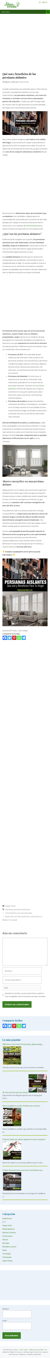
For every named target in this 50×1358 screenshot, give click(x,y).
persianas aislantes (22, 909)
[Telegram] (24, 638)
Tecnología (6, 1254)
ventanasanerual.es (34, 225)
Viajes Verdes (7, 1261)
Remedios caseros (9, 1246)
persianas (9, 909)
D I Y (4, 1222)
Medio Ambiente (8, 1229)
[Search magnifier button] (48, 12)
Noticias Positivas (9, 1232)
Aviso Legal (23, 1350)
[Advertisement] (25, 44)
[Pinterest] (14, 638)
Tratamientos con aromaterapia (18, 913)
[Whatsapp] (19, 638)
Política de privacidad (36, 1350)
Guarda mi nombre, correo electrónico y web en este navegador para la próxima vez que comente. (25, 995)
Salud (4, 1250)
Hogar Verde (10, 906)
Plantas (5, 1239)
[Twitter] (9, 638)
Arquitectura (7, 1218)
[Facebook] (5, 638)
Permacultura (7, 1236)
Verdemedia (6, 1257)
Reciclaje (5, 1243)
